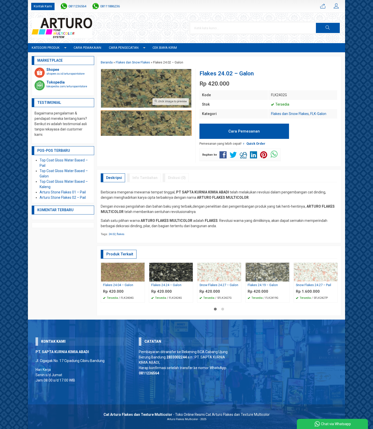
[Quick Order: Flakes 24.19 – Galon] (286, 277)
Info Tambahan (145, 178)
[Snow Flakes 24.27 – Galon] (219, 272)
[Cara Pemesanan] (322, 6)
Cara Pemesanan (244, 131)
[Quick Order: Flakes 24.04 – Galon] (141, 277)
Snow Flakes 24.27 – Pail (313, 285)
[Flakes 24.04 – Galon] (123, 272)
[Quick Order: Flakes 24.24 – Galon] (189, 277)
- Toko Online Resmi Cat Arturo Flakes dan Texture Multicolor (187, 414)
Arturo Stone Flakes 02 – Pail (63, 197)
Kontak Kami (43, 6)
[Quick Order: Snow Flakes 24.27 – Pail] (334, 277)
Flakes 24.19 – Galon (263, 285)
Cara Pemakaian (87, 48)
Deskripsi (114, 178)
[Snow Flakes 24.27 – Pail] (315, 272)
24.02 (112, 234)
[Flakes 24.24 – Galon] (171, 272)
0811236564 (77, 6)
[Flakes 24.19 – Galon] (267, 272)
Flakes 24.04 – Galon (118, 285)
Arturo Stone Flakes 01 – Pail (63, 192)
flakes (120, 234)
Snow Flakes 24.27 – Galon (218, 285)
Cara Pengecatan (124, 48)
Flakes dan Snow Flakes (290, 114)
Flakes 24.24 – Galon (166, 285)
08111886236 (110, 6)
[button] (328, 28)
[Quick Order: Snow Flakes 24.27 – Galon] (238, 277)
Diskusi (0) (177, 178)
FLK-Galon (318, 114)
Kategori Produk (46, 48)
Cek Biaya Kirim (164, 48)
